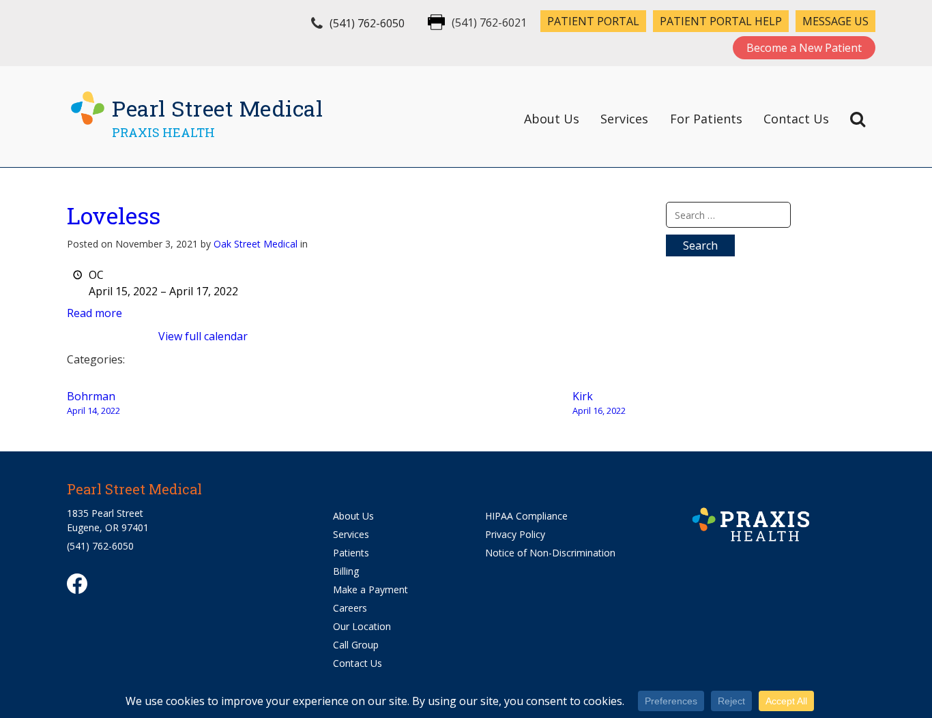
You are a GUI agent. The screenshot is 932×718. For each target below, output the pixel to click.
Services (624, 118)
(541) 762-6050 (367, 23)
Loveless (113, 215)
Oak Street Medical (255, 243)
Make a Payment (370, 589)
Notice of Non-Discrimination (550, 552)
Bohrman (93, 403)
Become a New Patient (804, 47)
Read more (94, 312)
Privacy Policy (515, 534)
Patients (351, 552)
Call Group (356, 644)
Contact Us (796, 118)
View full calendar (203, 336)
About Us (551, 118)
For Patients (706, 118)
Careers (350, 607)
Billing (346, 571)
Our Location (362, 626)
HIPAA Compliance (526, 515)
